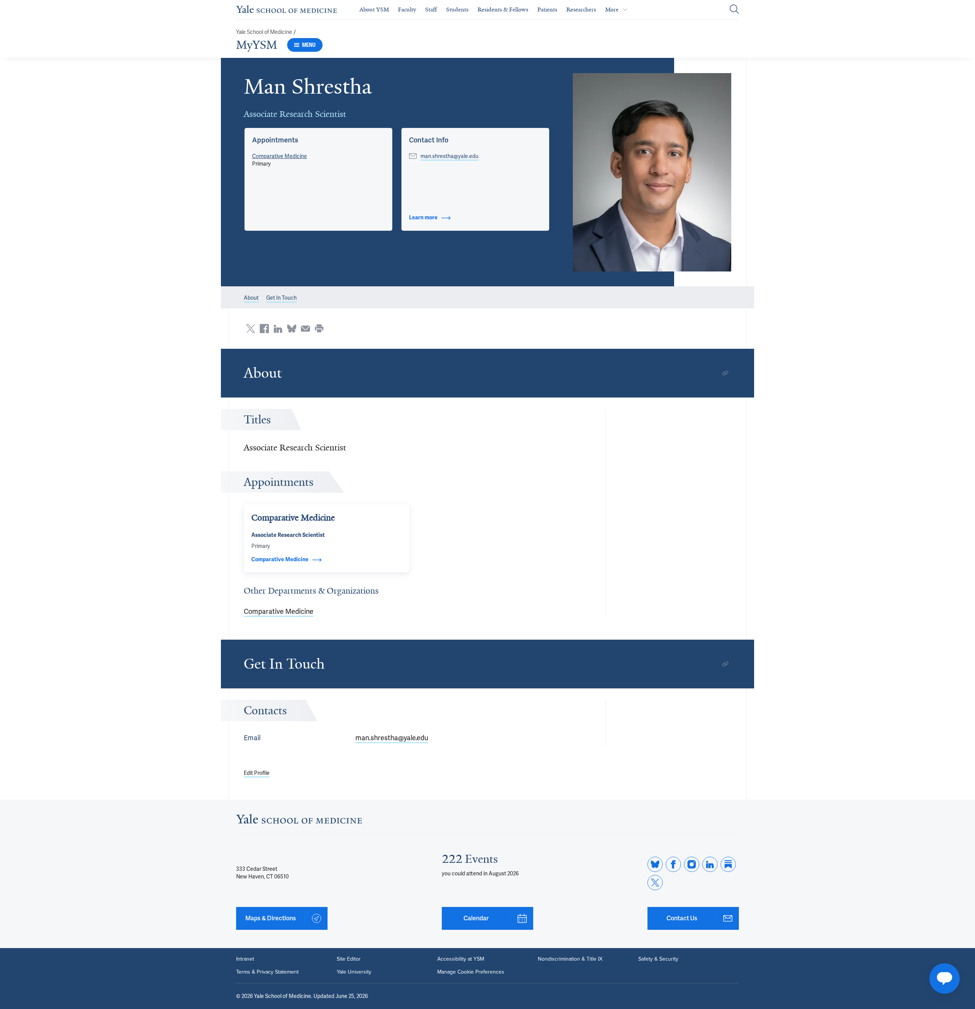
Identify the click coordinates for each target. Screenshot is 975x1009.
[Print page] (319, 328)
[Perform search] (734, 10)
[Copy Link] (725, 373)
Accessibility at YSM (460, 959)
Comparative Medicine (279, 156)
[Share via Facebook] (264, 328)
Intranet (245, 959)
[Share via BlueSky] (291, 328)
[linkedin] (710, 864)
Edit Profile (257, 773)
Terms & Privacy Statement (267, 972)
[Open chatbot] (944, 978)
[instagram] (691, 864)
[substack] (728, 864)
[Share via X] (250, 328)
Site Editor (349, 959)
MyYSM (256, 45)
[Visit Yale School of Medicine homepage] (299, 821)
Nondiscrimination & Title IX (570, 959)
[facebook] (673, 864)
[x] (655, 882)
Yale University (354, 972)
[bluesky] (655, 864)
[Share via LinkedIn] (278, 328)
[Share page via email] (305, 328)
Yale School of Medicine (264, 32)
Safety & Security (658, 959)
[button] (652, 172)
